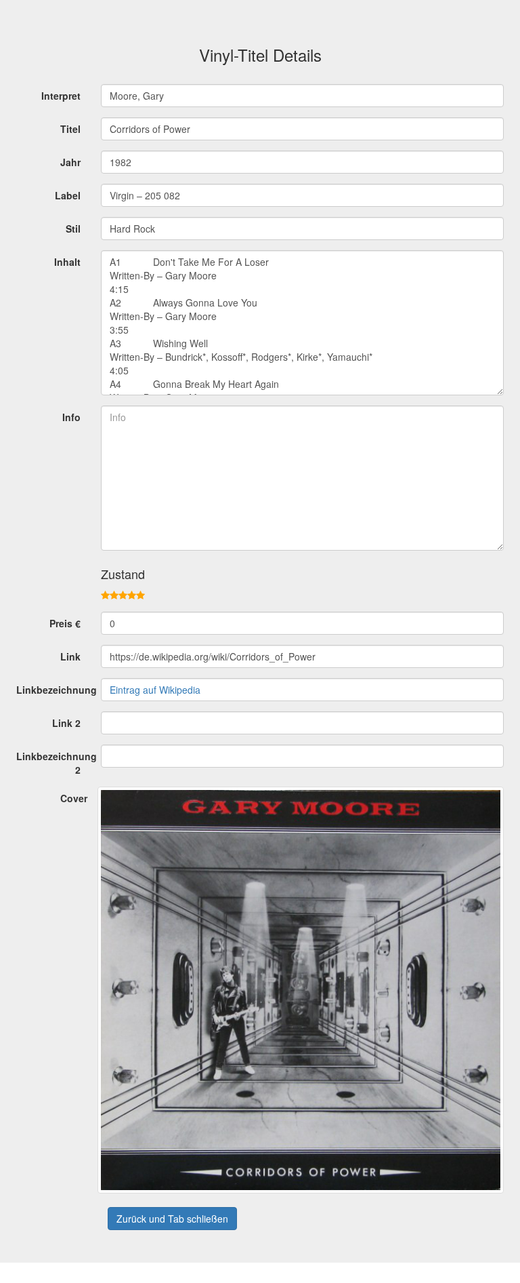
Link (70, 656)
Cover (73, 798)
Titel (70, 129)
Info (71, 417)
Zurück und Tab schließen (172, 1218)
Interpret (61, 95)
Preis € (65, 623)
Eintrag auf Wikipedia (155, 689)
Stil (73, 228)
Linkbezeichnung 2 (53, 762)
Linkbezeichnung (53, 689)
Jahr (70, 162)
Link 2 (66, 723)
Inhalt (67, 262)
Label (68, 195)
